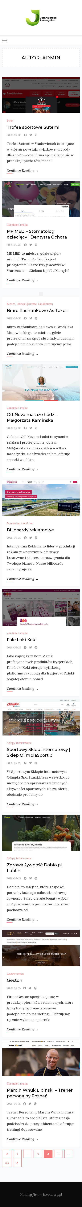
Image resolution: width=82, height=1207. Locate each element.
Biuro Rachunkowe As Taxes (37, 310)
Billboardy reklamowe (30, 530)
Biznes (11, 304)
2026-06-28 (14, 763)
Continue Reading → (23, 170)
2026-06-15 (14, 988)
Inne (10, 120)
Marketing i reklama (20, 523)
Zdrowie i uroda (17, 224)
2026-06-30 (14, 135)
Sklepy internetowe (19, 743)
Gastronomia (15, 974)
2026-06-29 (14, 647)
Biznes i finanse (27, 304)
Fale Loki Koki (22, 639)
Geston (14, 980)
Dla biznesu (45, 304)
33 (7, 1163)
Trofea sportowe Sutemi (33, 127)
